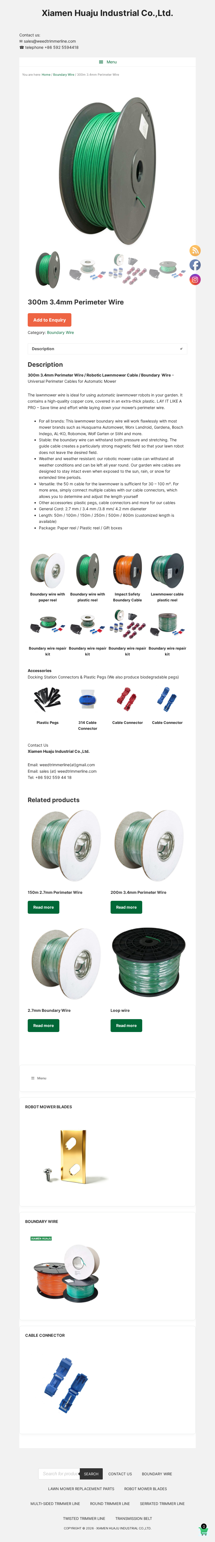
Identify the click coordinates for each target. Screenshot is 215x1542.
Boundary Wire (63, 75)
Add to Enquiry (49, 320)
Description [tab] (43, 348)
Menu (112, 61)
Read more (43, 907)
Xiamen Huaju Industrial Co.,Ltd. (107, 13)
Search (91, 1474)
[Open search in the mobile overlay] (70, 1463)
